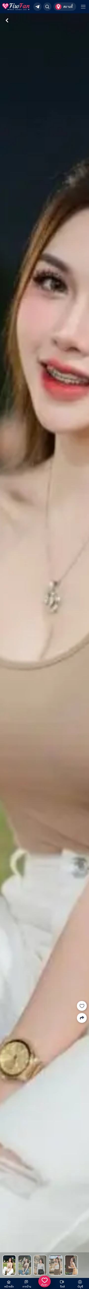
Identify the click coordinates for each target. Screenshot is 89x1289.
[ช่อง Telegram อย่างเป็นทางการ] (37, 6)
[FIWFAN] (15, 6)
